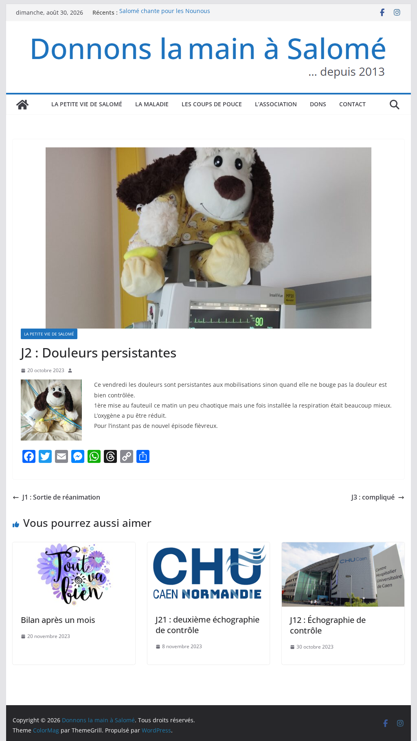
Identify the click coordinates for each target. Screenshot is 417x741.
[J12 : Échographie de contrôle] (343, 548)
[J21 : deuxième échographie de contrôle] (208, 548)
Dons (318, 104)
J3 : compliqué (373, 497)
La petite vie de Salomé (86, 104)
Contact (352, 104)
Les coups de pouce (212, 104)
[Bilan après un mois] (74, 548)
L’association (276, 104)
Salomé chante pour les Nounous (164, 12)
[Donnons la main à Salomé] (22, 104)
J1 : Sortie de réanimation (61, 497)
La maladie (152, 104)
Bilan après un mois (58, 619)
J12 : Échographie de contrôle (328, 625)
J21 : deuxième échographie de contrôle (207, 625)
